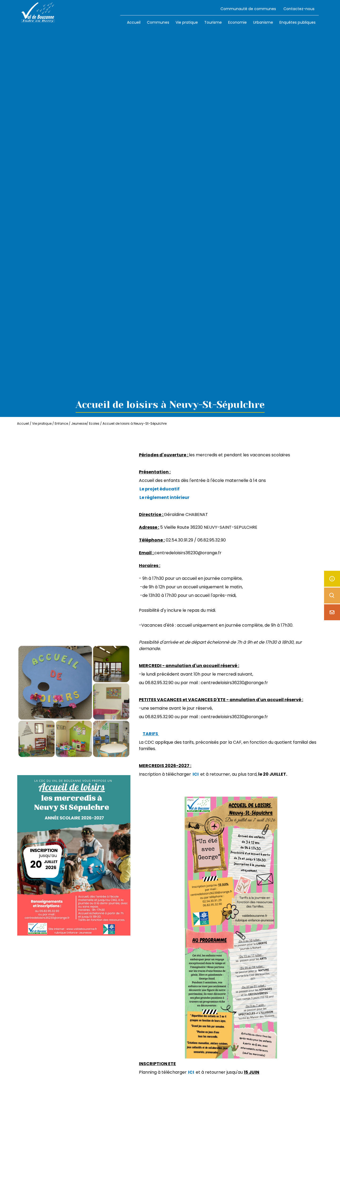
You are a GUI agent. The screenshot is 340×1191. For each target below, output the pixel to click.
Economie (237, 22)
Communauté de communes (248, 8)
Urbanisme (263, 22)
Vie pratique (187, 22)
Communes (158, 22)
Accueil (134, 22)
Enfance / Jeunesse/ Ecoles (77, 423)
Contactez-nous (298, 8)
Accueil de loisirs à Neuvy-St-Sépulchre (135, 423)
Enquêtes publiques (297, 22)
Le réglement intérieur (164, 497)
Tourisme (213, 22)
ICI (196, 774)
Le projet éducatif (159, 489)
